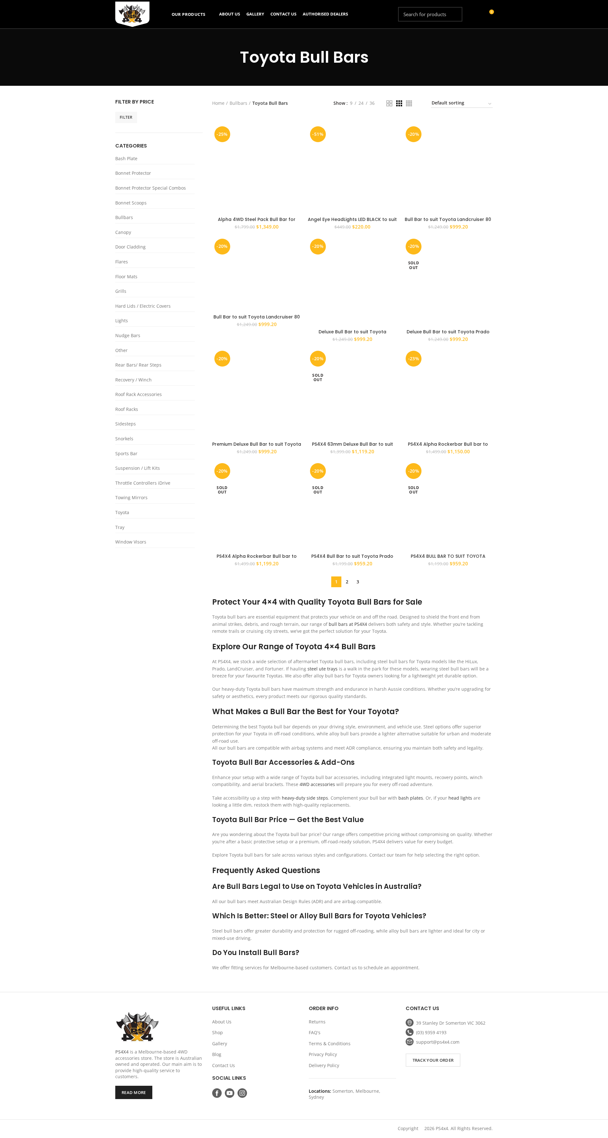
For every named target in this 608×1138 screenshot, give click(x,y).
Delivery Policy (324, 1065)
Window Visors (130, 542)
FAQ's (314, 1032)
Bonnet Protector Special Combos (150, 188)
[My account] (477, 14)
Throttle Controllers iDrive (142, 483)
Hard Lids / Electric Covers (143, 306)
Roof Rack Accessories (138, 394)
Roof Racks (126, 409)
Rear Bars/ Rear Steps (138, 365)
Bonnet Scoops (131, 203)
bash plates (410, 798)
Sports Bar (126, 453)
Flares (121, 262)
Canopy (123, 232)
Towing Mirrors (131, 497)
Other (121, 350)
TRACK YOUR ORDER (433, 1060)
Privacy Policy (323, 1054)
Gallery (219, 1044)
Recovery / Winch (133, 380)
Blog (216, 1054)
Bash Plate (126, 158)
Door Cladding (130, 247)
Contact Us (223, 1065)
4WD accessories (317, 784)
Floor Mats (126, 276)
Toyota (122, 512)
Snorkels (124, 439)
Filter (126, 117)
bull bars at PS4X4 (348, 624)
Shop (217, 1032)
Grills (120, 291)
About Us (221, 1022)
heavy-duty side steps (305, 798)
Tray (119, 527)
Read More (134, 1092)
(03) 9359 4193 (431, 1032)
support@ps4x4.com (437, 1042)
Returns (317, 1022)
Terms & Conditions (330, 1044)
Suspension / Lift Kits (137, 468)
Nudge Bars (127, 335)
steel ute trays (322, 669)
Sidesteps (125, 424)
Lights (121, 321)
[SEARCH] (454, 14)
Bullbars (124, 217)
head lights (460, 798)
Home (218, 103)
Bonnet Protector (133, 173)
